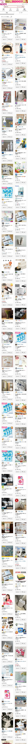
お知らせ (17, 9)
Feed (3, 9)
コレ (4, 39)
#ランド (17, 58)
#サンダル (22, 661)
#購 (4, 608)
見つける (10, 9)
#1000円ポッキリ (5, 703)
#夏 (15, 661)
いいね (11, 39)
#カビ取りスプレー (5, 130)
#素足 (19, 661)
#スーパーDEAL (23, 561)
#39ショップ (17, 561)
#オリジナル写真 (8, 731)
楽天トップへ (24, 4)
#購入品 (3, 731)
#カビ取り (17, 33)
